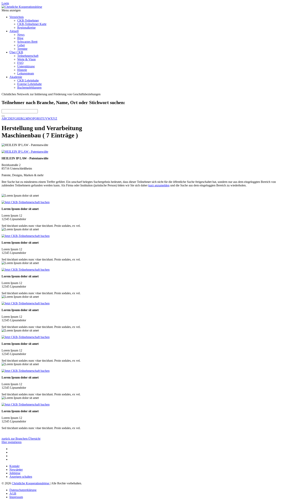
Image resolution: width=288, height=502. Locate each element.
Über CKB (16, 52)
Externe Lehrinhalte (29, 84)
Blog (20, 38)
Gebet (21, 45)
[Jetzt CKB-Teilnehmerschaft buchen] (26, 202)
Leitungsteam (25, 73)
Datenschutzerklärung (22, 490)
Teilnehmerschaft (27, 55)
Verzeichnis (16, 17)
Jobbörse (14, 473)
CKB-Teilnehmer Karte (31, 24)
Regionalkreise (26, 27)
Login (5, 3)
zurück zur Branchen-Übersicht (21, 438)
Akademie (15, 77)
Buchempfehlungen (29, 87)
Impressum (16, 497)
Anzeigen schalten (20, 476)
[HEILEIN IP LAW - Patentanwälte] (25, 151)
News (20, 34)
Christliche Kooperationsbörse (31, 483)
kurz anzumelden (158, 185)
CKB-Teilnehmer (28, 20)
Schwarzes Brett (27, 41)
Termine (22, 48)
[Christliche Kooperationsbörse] (22, 6)
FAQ (20, 62)
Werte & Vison (26, 59)
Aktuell (14, 31)
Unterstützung (26, 66)
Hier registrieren (12, 442)
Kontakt (14, 466)
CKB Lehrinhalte (28, 80)
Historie (22, 70)
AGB (12, 493)
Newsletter (16, 469)
